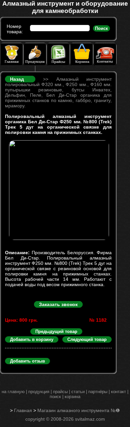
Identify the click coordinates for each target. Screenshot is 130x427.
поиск (55, 396)
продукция (38, 391)
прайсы (60, 391)
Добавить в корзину (31, 339)
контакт (118, 391)
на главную (13, 391)
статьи (78, 391)
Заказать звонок (58, 304)
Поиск (101, 28)
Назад (21, 79)
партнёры (97, 391)
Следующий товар (87, 339)
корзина (72, 396)
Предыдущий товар (56, 331)
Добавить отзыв (27, 361)
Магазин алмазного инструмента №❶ (78, 410)
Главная (23, 410)
